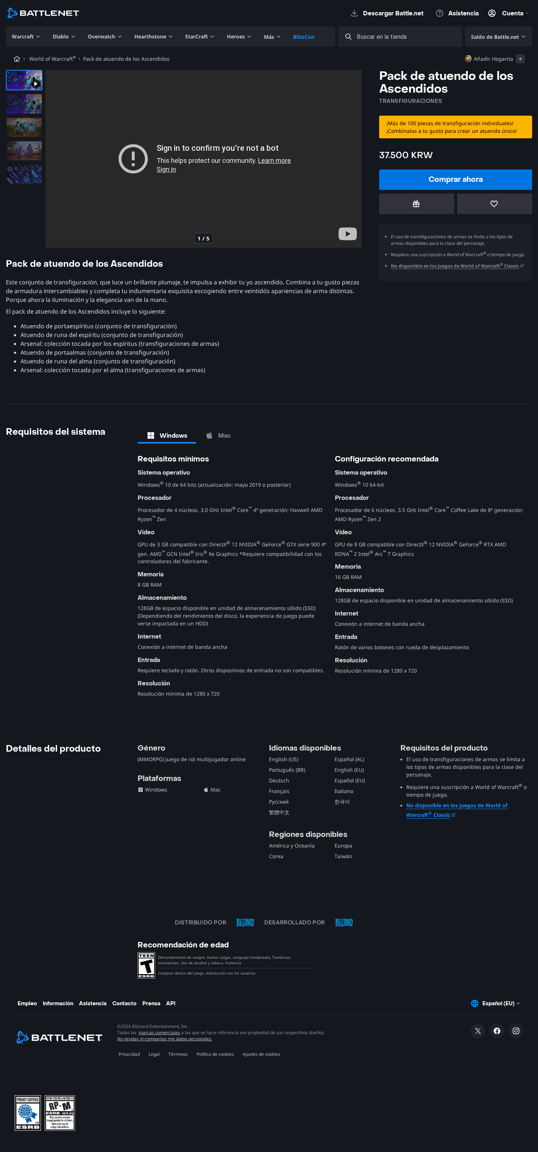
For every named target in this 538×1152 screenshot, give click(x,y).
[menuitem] (26, 36)
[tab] (167, 435)
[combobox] (407, 37)
